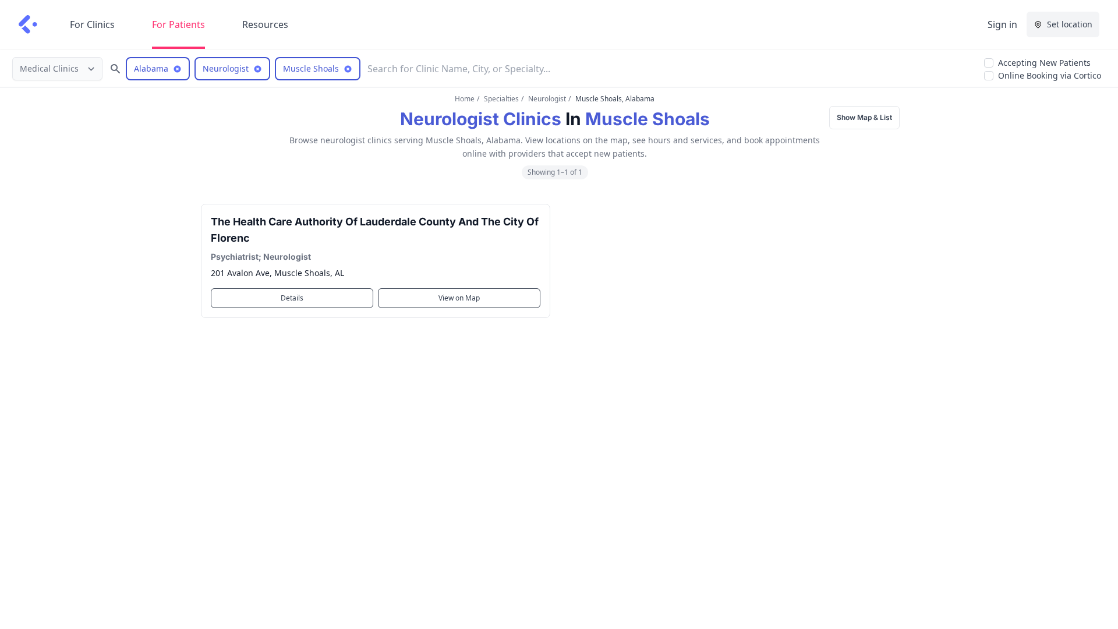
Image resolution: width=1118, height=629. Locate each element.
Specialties (501, 99)
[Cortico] (28, 24)
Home (465, 99)
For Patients (178, 24)
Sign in (1002, 24)
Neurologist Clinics (480, 118)
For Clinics (92, 24)
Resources (265, 24)
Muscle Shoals (647, 118)
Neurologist (547, 99)
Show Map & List (864, 117)
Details (292, 298)
